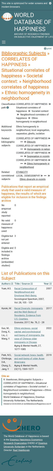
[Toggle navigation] (3, 42)
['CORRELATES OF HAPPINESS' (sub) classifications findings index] (7, 107)
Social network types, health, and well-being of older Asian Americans (29, 358)
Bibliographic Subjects (23, 53)
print (49, 48)
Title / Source (22, 283)
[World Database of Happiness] (7, 24)
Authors (6, 283)
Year (46, 283)
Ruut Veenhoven (21, 450)
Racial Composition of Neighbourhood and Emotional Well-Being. (25, 292)
